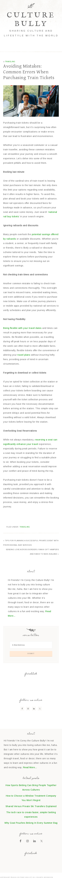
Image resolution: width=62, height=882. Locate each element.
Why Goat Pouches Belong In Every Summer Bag (31, 823)
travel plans (23, 355)
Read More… (30, 767)
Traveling (10, 61)
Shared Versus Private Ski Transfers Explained (31, 806)
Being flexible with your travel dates (22, 328)
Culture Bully (31, 20)
